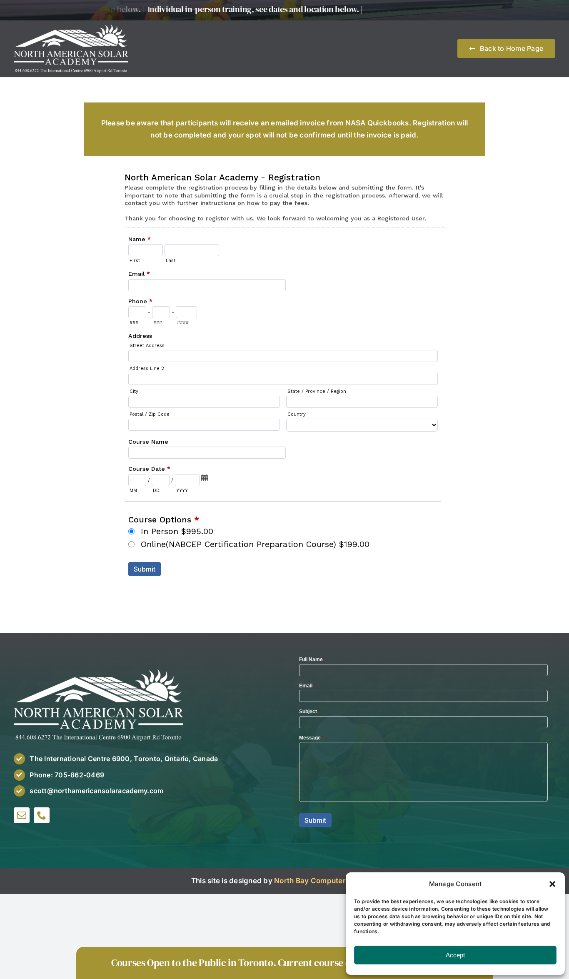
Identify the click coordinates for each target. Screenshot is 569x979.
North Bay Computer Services (326, 881)
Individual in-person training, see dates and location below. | (239, 9)
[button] (552, 884)
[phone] (42, 815)
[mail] (22, 815)
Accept (455, 955)
